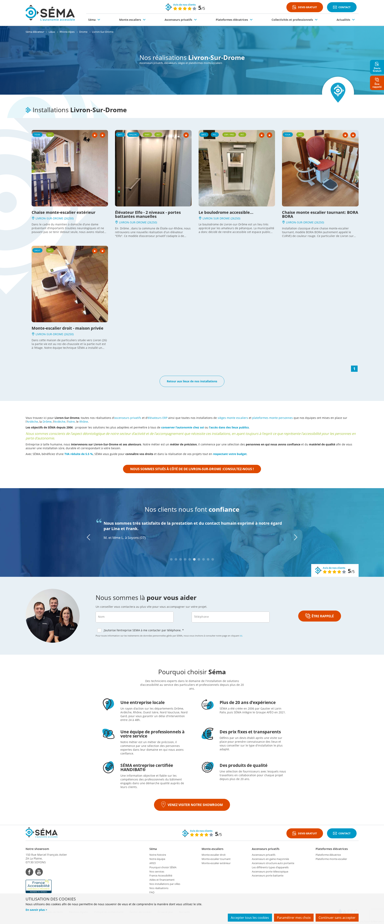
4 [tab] (185, 559)
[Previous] (88, 537)
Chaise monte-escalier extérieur (63, 212)
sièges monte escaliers (233, 418)
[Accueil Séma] (50, 13)
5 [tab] (189, 559)
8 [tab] (203, 559)
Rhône (83, 421)
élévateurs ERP (157, 418)
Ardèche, (60, 421)
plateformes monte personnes (272, 418)
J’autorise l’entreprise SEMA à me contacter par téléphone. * (144, 630)
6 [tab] (194, 559)
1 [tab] (171, 559)
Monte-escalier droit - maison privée (67, 328)
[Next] (296, 537)
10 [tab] (212, 559)
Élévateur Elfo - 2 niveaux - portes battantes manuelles (148, 214)
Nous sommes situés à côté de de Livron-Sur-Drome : (192, 469)
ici (241, 635)
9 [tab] (208, 559)
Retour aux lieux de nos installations (192, 381)
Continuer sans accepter (337, 917)
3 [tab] (180, 559)
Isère (71, 421)
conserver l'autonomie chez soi (182, 427)
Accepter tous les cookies (250, 917)
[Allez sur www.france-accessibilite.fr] (46, 886)
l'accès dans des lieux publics (229, 427)
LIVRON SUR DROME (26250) (221, 218)
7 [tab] (199, 559)
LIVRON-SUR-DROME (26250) (54, 218)
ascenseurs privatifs (127, 418)
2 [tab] (176, 559)
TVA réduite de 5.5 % (78, 454)
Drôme (47, 421)
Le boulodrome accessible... (226, 212)
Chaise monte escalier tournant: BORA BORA (320, 214)
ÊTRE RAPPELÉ (323, 616)
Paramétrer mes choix (294, 917)
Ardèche (32, 421)
